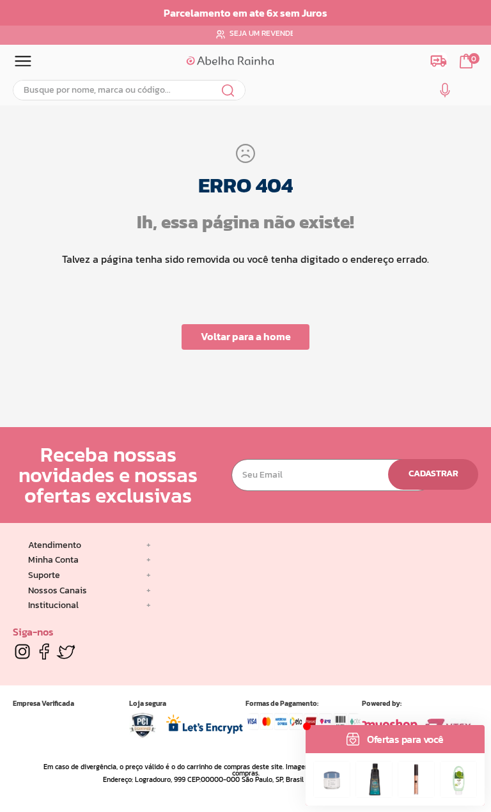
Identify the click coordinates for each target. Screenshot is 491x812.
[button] (445, 92)
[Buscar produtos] (228, 90)
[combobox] (129, 90)
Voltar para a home (246, 336)
